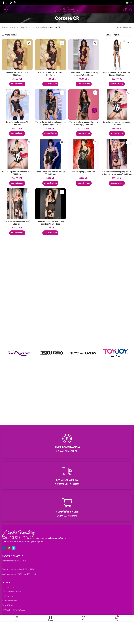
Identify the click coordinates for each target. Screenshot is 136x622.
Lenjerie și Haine (23, 27)
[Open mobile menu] (5, 9)
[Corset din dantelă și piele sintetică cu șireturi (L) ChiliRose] (50, 104)
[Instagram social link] (9, 548)
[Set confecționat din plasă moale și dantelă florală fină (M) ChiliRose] (116, 154)
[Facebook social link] (3, 3)
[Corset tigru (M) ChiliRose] (83, 154)
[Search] (130, 9)
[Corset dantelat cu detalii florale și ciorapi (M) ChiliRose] (83, 54)
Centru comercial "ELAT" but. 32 (15, 561)
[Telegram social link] (11, 3)
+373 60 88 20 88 (14, 541)
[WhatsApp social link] (7, 3)
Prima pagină (7, 27)
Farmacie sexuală (9, 601)
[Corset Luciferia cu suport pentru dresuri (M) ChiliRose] (83, 104)
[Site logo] (67, 9)
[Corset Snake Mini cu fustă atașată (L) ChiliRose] (50, 154)
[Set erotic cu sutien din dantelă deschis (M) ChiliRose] (50, 203)
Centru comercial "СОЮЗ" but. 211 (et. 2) (19, 574)
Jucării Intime (7, 596)
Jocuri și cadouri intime (11, 592)
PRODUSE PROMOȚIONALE (13, 610)
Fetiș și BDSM (7, 605)
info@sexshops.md (35, 541)
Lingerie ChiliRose (40, 27)
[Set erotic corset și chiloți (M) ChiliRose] (17, 203)
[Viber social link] (15, 3)
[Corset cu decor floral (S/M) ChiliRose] (50, 54)
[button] (17, 84)
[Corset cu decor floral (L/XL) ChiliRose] (17, 54)
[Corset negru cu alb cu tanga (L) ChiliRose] (116, 104)
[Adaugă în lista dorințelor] (29, 43)
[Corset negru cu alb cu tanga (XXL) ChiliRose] (17, 154)
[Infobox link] (67, 444)
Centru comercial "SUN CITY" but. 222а (18, 569)
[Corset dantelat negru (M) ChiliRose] (17, 104)
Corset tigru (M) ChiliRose (83, 172)
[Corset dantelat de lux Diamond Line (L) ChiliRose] (116, 54)
